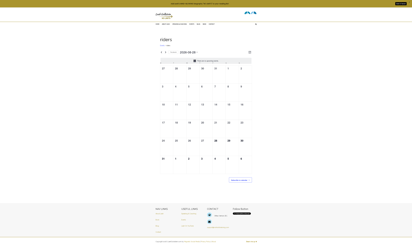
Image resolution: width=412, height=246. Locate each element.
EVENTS (191, 24)
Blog (157, 226)
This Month (173, 52)
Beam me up (250, 241)
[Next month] (165, 52)
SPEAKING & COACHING (179, 24)
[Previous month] (161, 52)
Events (162, 45)
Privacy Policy (206, 241)
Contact (158, 232)
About (214, 241)
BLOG (198, 24)
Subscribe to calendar (239, 180)
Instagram (255, 12)
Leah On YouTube (187, 226)
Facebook (249, 12)
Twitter (246, 12)
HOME (157, 24)
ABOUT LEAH (166, 24)
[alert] (206, 61)
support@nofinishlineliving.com (218, 227)
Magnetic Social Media (192, 241)
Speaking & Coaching (188, 214)
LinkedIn (252, 12)
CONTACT (212, 24)
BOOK (204, 24)
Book (157, 220)
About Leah (160, 214)
